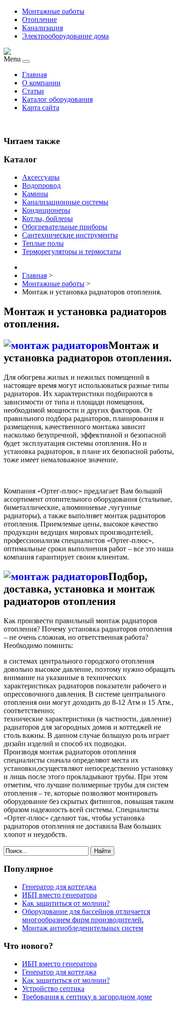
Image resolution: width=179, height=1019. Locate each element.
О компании (41, 83)
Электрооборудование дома (65, 36)
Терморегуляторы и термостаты (71, 251)
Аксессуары (41, 177)
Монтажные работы (53, 11)
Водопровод (41, 185)
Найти (102, 850)
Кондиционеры (46, 210)
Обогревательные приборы (64, 227)
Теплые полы (43, 243)
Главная (34, 74)
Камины (35, 194)
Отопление (39, 19)
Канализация (42, 28)
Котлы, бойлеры (47, 218)
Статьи (33, 91)
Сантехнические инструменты (70, 235)
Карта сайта (40, 107)
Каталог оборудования (57, 99)
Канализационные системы (65, 202)
